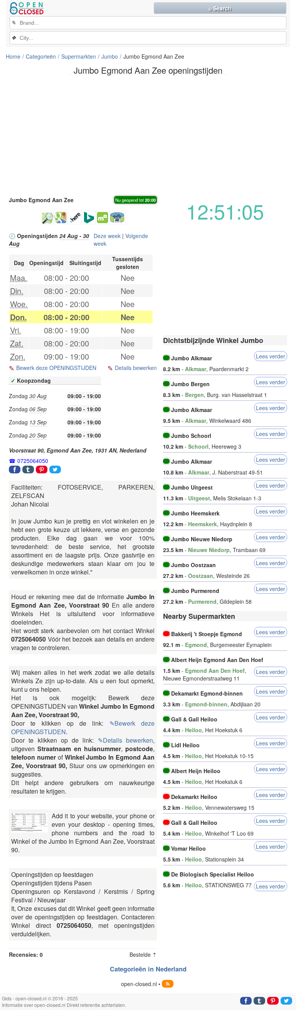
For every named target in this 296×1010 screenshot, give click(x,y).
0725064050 (32, 460)
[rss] (167, 984)
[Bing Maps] (89, 218)
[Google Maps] (61, 218)
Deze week (107, 236)
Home (13, 56)
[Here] (75, 218)
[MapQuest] (102, 218)
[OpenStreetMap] (47, 218)
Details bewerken (136, 368)
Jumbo (109, 56)
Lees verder (270, 356)
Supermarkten (78, 56)
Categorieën (41, 56)
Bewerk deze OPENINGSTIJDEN (56, 368)
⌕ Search (220, 8)
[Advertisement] (148, 135)
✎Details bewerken (125, 740)
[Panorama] (117, 218)
